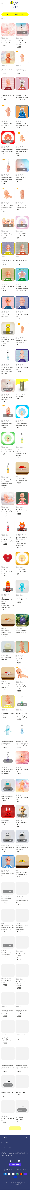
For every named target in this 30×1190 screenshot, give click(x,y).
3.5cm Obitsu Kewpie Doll (7, 96)
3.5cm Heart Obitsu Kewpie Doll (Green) (7, 451)
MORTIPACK (19, 396)
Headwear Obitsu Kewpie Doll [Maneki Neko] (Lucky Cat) (22, 97)
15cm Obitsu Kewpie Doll (22, 315)
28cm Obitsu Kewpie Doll (22, 660)
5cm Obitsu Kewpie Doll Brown (7, 70)
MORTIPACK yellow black (20, 1118)
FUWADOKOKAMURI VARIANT (7, 848)
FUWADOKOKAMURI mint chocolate (7, 1093)
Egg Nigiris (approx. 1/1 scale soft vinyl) (22, 873)
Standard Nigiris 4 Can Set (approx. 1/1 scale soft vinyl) (7, 927)
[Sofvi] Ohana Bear (21, 822)
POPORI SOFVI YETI (7, 1143)
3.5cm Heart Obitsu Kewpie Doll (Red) (7, 150)
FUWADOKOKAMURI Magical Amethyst (22, 631)
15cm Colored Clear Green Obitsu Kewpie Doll (7, 1067)
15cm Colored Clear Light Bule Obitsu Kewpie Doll (7, 743)
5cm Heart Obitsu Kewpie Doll (6, 424)
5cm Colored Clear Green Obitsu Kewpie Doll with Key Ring (22, 715)
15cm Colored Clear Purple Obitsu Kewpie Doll (22, 1012)
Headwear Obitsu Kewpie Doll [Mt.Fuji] (22, 124)
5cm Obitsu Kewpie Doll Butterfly (21, 341)
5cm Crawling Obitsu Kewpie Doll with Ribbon (22, 151)
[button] (22, 2)
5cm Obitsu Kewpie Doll (21, 261)
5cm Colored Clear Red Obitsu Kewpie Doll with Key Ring (7, 540)
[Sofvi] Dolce (19, 1168)
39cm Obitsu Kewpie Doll (22, 798)
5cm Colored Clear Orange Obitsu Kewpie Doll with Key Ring (7, 482)
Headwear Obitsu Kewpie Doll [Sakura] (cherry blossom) (22, 288)
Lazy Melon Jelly (21, 1092)
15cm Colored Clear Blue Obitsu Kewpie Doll (22, 1067)
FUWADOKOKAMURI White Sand (7, 797)
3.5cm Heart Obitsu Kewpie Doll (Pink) (21, 235)
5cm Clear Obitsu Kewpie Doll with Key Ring (21, 43)
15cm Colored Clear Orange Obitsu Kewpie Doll (7, 1012)
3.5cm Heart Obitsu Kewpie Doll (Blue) (21, 424)
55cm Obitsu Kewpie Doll (7, 874)
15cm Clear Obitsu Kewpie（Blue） (21, 599)
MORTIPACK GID (21, 1037)
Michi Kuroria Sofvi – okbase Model (7, 954)
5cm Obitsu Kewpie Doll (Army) (7, 124)
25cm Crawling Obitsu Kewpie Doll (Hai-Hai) (22, 687)
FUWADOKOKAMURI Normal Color (22, 848)
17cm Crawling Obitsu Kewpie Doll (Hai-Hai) (7, 512)
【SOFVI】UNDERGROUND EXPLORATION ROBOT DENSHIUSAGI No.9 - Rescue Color (7, 602)
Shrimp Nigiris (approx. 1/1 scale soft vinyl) (6, 686)
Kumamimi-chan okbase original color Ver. (22, 900)
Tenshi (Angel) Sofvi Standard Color (7, 1169)
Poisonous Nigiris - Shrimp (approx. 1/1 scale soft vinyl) (7, 1039)
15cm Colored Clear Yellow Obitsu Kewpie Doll (22, 984)
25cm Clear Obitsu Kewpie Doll (7, 398)
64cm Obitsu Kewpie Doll (22, 770)
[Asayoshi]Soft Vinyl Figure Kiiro (7, 340)
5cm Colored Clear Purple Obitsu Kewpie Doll (7, 771)
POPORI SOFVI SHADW (20, 1144)
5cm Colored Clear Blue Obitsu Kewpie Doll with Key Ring (22, 743)
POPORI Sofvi (5, 822)
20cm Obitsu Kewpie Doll (22, 368)
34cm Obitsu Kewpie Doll (7, 714)
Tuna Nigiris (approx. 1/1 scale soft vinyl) (22, 480)
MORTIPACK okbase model (7, 982)
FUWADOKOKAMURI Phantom (7, 658)
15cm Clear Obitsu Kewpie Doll (21, 178)
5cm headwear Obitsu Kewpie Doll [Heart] (7, 572)
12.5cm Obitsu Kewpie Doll (5, 315)
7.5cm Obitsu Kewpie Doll (7, 261)
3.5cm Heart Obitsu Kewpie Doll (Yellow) (22, 571)
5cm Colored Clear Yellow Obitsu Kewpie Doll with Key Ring (21, 452)
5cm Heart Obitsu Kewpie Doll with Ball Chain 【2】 (6, 179)
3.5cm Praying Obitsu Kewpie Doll (22, 70)
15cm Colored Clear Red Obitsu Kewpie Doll (22, 956)
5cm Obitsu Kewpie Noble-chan (7, 235)
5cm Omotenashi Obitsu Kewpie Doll (22, 207)
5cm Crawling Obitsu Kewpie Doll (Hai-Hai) (7, 207)
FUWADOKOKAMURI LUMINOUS (7, 900)
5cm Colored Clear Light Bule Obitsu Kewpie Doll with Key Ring (7, 370)
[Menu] (2, 2)
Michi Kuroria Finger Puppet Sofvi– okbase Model (22, 927)
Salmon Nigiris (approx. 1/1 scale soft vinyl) (6, 632)
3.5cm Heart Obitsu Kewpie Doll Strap (7, 42)
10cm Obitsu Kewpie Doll (7, 287)
